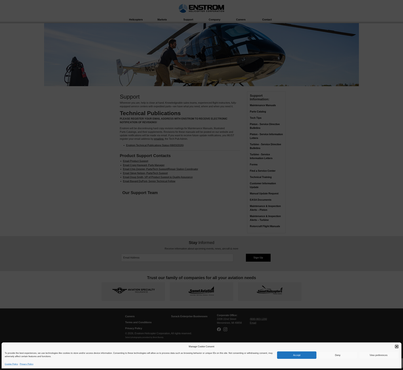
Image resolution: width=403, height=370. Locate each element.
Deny (338, 355)
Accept (296, 355)
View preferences (379, 355)
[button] (396, 346)
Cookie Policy (11, 364)
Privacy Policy (26, 364)
